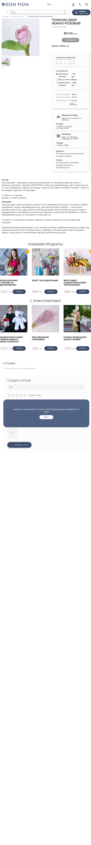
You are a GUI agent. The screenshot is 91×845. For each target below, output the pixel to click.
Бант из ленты (67, 80)
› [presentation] (88, 267)
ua (48, 4)
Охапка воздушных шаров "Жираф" (75, 338)
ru (52, 4)
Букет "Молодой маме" (45, 281)
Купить (19, 292)
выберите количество (65, 58)
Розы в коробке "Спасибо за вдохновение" (9, 283)
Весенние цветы (18, 16)
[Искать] (65, 12)
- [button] (58, 62)
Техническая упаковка (66, 75)
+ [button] (71, 62)
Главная (5, 16)
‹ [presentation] (2, 267)
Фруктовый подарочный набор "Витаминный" (75, 283)
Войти (46, 417)
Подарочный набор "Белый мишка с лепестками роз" (11, 339)
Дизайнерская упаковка (67, 84)
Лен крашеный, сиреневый (40, 338)
